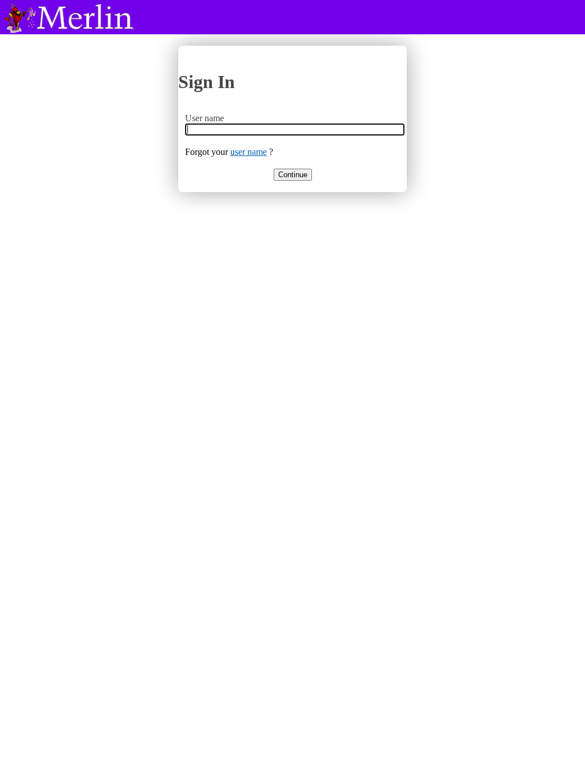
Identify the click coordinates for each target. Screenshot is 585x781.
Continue (292, 174)
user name (248, 152)
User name (204, 118)
